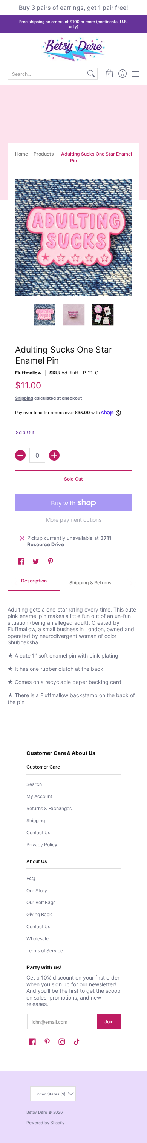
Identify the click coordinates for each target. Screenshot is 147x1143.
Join (108, 1021)
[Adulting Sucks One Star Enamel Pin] (44, 315)
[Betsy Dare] (73, 49)
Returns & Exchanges (49, 808)
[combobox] (46, 73)
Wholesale (37, 938)
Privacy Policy (41, 844)
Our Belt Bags (40, 902)
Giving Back (39, 914)
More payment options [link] (73, 519)
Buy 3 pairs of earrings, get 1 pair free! (73, 7)
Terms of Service (44, 951)
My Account (39, 796)
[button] (109, 73)
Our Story (36, 890)
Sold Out (73, 479)
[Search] (91, 73)
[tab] (34, 583)
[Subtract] (20, 455)
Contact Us (38, 832)
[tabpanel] (73, 651)
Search (34, 784)
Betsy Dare (36, 1112)
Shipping (24, 398)
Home (21, 154)
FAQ (30, 878)
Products (44, 154)
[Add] (54, 455)
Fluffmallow (28, 373)
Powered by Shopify (45, 1122)
